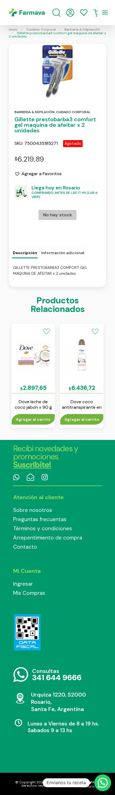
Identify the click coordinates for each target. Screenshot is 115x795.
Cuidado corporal (73, 112)
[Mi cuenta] (70, 13)
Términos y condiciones (42, 528)
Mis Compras (29, 593)
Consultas (57, 675)
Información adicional (62, 252)
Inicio (13, 29)
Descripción (25, 252)
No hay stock (57, 215)
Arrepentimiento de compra (47, 537)
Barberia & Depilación (82, 29)
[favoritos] (84, 12)
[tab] (25, 253)
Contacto (25, 546)
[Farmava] (27, 12)
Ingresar (23, 583)
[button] (38, 174)
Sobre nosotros (32, 510)
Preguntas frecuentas (39, 519)
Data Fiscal (27, 632)
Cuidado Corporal (41, 29)
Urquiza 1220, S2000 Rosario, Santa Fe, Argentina (58, 702)
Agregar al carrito (33, 419)
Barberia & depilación (34, 112)
